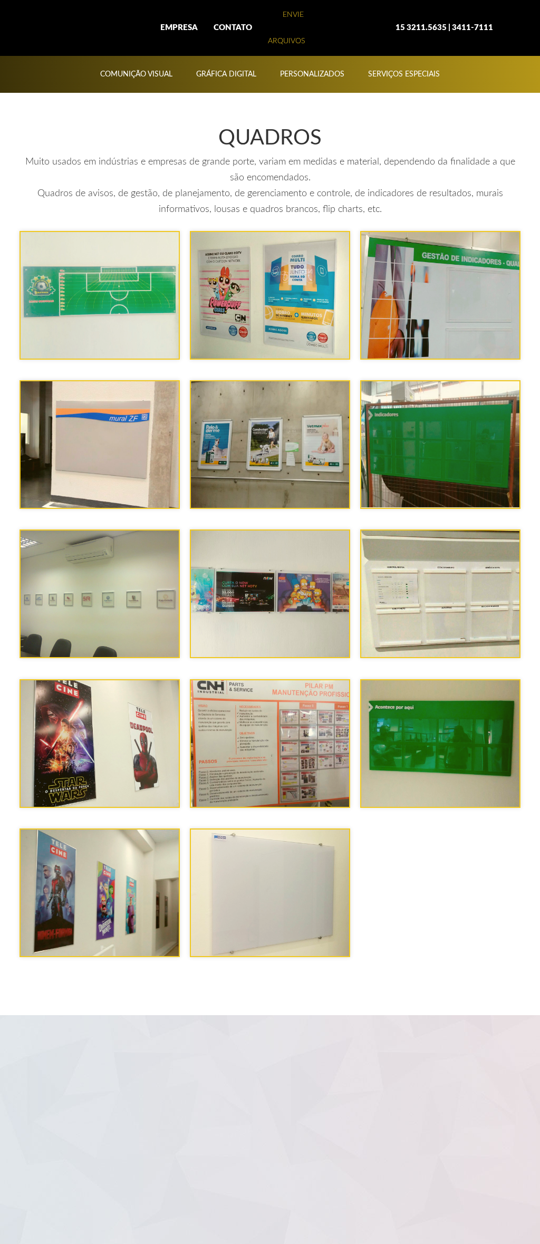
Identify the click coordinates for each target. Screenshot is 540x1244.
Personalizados (312, 74)
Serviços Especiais (404, 74)
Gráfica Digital (226, 74)
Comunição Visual (136, 74)
